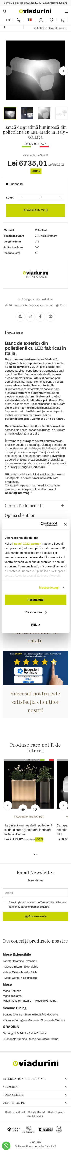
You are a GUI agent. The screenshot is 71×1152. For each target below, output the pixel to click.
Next (63, 70)
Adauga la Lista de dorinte (37, 299)
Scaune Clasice (12, 1014)
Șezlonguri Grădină (15, 1033)
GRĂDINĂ (11, 1027)
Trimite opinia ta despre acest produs (30, 305)
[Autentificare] (41, 20)
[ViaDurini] (35, 11)
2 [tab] (40, 857)
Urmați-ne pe (14, 1102)
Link (45, 906)
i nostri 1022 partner (26, 543)
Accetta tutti (35, 599)
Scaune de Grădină (53, 1020)
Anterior (42, 28)
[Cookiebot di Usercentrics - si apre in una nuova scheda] (42, 524)
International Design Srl (25, 1078)
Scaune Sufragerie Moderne (21, 1020)
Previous (7, 70)
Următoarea (56, 28)
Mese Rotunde (12, 990)
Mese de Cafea (12, 995)
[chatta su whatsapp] (6, 1146)
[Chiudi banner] (65, 524)
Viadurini (11, 1086)
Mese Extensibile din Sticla (20, 972)
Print (62, 305)
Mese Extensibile (17, 954)
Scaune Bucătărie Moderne (41, 1014)
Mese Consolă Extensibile (20, 977)
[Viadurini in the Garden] (35, 274)
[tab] (35, 332)
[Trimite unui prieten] (20, 317)
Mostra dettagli (49, 587)
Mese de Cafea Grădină (43, 1039)
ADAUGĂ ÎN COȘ (35, 210)
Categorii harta (36, 1112)
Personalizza (33, 612)
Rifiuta (35, 624)
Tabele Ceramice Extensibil (20, 961)
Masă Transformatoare (17, 1000)
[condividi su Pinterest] (50, 317)
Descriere (14, 332)
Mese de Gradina (45, 1000)
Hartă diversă (34, 1116)
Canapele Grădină (15, 1039)
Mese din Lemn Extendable (21, 966)
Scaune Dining (15, 1008)
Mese (7, 984)
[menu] (66, 11)
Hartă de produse (14, 1112)
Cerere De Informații (24, 505)
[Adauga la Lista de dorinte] (35, 809)
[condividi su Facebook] (40, 317)
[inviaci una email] (8, 20)
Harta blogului (56, 1112)
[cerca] (4, 11)
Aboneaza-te (37, 916)
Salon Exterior (37, 1033)
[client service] (18, 20)
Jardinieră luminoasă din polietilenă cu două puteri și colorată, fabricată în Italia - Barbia (28, 830)
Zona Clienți (13, 1094)
